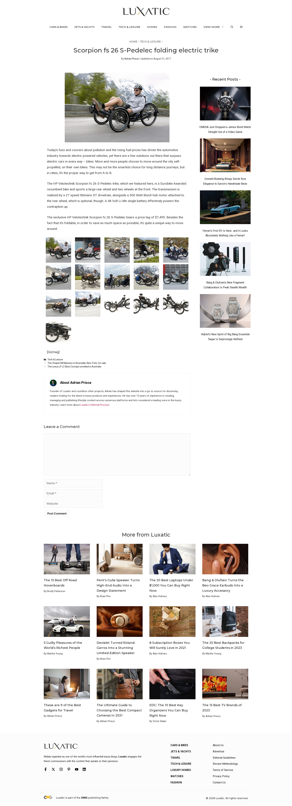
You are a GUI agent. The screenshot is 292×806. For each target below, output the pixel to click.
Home (133, 41)
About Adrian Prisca (75, 383)
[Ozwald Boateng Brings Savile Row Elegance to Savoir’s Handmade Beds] (225, 156)
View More (211, 26)
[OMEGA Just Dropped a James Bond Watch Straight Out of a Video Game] (225, 104)
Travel (106, 26)
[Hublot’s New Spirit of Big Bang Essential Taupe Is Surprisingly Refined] (225, 311)
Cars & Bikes (59, 26)
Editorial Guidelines (224, 757)
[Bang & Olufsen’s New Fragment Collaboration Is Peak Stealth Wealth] (225, 260)
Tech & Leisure (129, 26)
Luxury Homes (181, 770)
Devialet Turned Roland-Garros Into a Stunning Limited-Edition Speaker (116, 648)
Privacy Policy (221, 776)
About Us (218, 745)
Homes (152, 26)
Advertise (218, 751)
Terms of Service (223, 770)
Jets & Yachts (84, 26)
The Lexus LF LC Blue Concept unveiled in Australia (74, 366)
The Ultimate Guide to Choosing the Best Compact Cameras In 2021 (119, 710)
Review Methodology (225, 763)
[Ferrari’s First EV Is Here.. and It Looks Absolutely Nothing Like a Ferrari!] (225, 208)
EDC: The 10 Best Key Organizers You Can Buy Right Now (168, 710)
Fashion (170, 26)
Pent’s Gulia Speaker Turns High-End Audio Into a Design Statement (118, 585)
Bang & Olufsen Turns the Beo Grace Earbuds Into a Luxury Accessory (223, 585)
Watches (190, 26)
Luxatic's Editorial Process (94, 404)
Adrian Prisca (131, 58)
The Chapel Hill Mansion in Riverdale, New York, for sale (76, 363)
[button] (232, 27)
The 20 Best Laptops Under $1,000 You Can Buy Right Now (171, 585)
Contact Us (219, 782)
